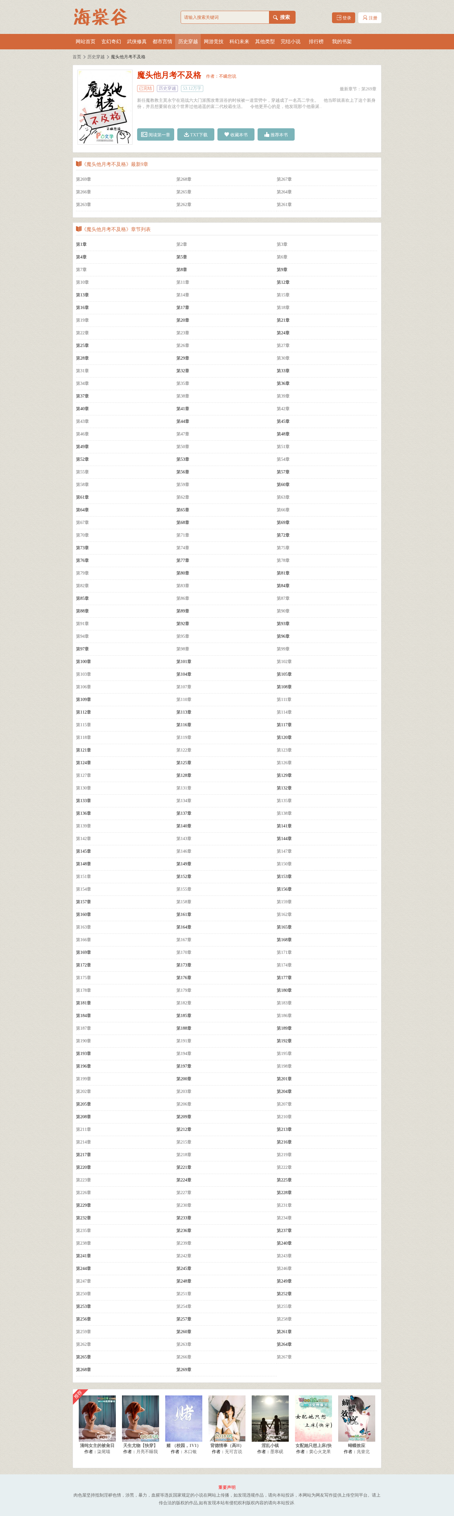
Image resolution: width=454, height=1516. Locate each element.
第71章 (182, 535)
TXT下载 (198, 135)
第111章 (284, 699)
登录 (346, 18)
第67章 (82, 522)
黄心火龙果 (320, 1451)
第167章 (183, 939)
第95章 (182, 636)
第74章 (182, 548)
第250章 (83, 1293)
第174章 (284, 965)
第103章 (83, 674)
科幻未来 (239, 41)
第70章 (82, 535)
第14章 (182, 295)
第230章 (183, 1205)
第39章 (283, 396)
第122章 (183, 750)
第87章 (283, 598)
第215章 (183, 1142)
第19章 (82, 320)
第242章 (183, 1256)
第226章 (83, 1192)
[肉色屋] (103, 17)
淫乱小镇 (270, 1445)
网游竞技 (214, 41)
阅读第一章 (158, 135)
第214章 (83, 1142)
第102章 (284, 661)
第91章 (82, 623)
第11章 (182, 282)
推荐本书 (278, 135)
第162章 (284, 914)
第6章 (282, 257)
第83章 (182, 585)
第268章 (183, 179)
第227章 (183, 1192)
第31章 (82, 371)
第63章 (283, 497)
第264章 (284, 192)
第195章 (284, 1053)
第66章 (283, 510)
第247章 (83, 1281)
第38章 (182, 396)
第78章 (283, 560)
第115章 (83, 725)
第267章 (284, 179)
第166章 (83, 939)
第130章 (83, 788)
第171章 (284, 952)
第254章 (183, 1306)
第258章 (284, 1319)
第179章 (183, 990)
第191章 (183, 1041)
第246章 (284, 1268)
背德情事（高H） (227, 1445)
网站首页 (85, 41)
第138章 (284, 813)
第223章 (83, 1180)
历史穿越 (188, 41)
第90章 (283, 611)
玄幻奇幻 (111, 41)
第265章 (183, 192)
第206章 (183, 1104)
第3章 (282, 244)
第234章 (284, 1218)
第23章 (182, 333)
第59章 (182, 484)
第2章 (181, 244)
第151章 (83, 876)
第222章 (284, 1167)
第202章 (83, 1091)
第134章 (183, 800)
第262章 (183, 204)
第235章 (83, 1230)
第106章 (83, 687)
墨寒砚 (276, 1451)
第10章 (82, 282)
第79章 (82, 573)
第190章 (83, 1041)
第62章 (182, 497)
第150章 (284, 864)
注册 (372, 18)
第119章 (183, 737)
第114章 (284, 712)
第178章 (83, 990)
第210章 (284, 1116)
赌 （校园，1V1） (183, 1445)
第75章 (283, 548)
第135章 (284, 800)
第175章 (83, 977)
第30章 (283, 358)
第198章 (284, 1066)
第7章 (81, 269)
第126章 (284, 762)
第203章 (183, 1091)
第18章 (283, 307)
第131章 (183, 788)
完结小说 (291, 41)
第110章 (183, 699)
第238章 (83, 1243)
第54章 (283, 459)
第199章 (83, 1079)
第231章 (284, 1205)
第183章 (284, 1003)
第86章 (182, 598)
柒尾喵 (103, 1451)
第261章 (284, 204)
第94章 (82, 636)
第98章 (182, 649)
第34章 (82, 383)
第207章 (284, 1104)
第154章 (83, 889)
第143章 (183, 838)
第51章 (283, 446)
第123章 (284, 750)
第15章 (283, 295)
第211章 (83, 1129)
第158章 (183, 902)
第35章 (182, 383)
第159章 (284, 902)
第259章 (83, 1331)
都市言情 (162, 41)
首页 (77, 57)
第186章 (284, 1015)
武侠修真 (137, 41)
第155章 (183, 889)
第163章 (83, 927)
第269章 (368, 89)
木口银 (190, 1451)
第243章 (284, 1256)
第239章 (183, 1243)
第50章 (182, 446)
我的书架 (342, 41)
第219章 (284, 1154)
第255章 (284, 1306)
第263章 (83, 204)
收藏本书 (238, 135)
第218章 (183, 1154)
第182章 (183, 1003)
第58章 (82, 484)
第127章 (83, 775)
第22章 (82, 333)
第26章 (182, 345)
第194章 (183, 1053)
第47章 (182, 434)
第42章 (283, 408)
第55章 (82, 472)
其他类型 (265, 41)
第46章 (82, 434)
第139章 (83, 826)
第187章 (83, 1028)
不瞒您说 (227, 76)
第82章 (82, 585)
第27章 (283, 345)
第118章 (83, 737)
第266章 (83, 192)
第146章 (183, 851)
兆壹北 (363, 1451)
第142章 (83, 838)
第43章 (82, 421)
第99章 (283, 649)
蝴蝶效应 (356, 1445)
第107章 (183, 687)
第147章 (284, 851)
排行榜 (316, 41)
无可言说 (233, 1451)
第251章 (183, 1293)
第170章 (183, 952)
